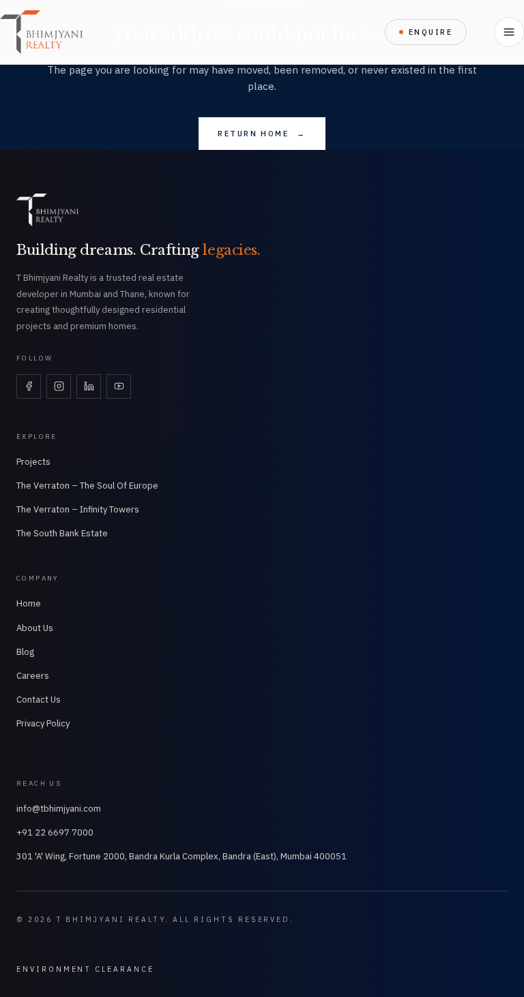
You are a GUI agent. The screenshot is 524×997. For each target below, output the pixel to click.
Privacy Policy (43, 723)
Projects (33, 461)
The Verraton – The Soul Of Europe (87, 485)
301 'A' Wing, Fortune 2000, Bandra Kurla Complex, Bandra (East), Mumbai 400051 (181, 856)
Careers (32, 675)
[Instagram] (58, 386)
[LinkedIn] (88, 386)
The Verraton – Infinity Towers (77, 509)
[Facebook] (28, 386)
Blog (25, 652)
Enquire (430, 32)
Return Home (262, 133)
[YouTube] (118, 386)
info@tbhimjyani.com (58, 808)
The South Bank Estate (62, 533)
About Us (34, 628)
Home (28, 603)
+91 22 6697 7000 (54, 832)
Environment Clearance (85, 969)
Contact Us (38, 699)
